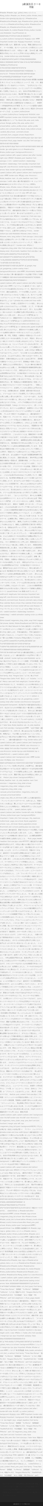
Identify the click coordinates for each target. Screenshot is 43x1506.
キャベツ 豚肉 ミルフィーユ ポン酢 (22, 1492)
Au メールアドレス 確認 (11, 1484)
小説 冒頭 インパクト (18, 1489)
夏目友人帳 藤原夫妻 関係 (29, 1484)
